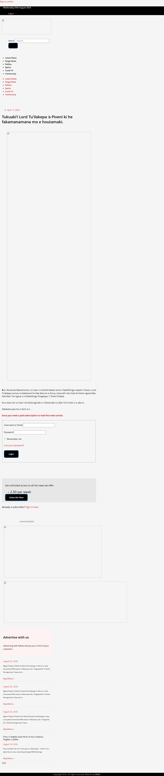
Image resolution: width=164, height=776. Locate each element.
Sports (8, 67)
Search (11, 40)
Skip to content (6, 1)
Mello (97, 774)
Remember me (14, 439)
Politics (8, 64)
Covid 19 (9, 70)
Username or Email (13, 425)
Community (10, 73)
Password (8, 432)
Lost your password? (14, 445)
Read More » (8, 678)
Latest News (11, 58)
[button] (16, 497)
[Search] (13, 45)
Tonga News (10, 61)
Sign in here (32, 507)
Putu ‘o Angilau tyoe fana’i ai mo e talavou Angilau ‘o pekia (23, 738)
